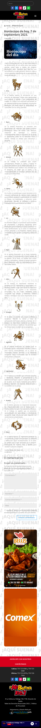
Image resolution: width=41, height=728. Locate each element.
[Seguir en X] (16, 8)
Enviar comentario (27, 517)
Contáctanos (20, 664)
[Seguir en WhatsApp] (28, 8)
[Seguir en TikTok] (24, 8)
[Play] (32, 724)
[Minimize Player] (36, 724)
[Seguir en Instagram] (20, 8)
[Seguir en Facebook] (12, 8)
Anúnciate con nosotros (20, 659)
